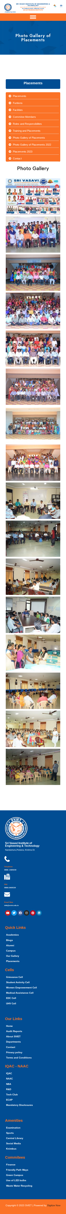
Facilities (18, 110)
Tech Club (12, 1095)
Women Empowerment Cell (21, 988)
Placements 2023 (22, 151)
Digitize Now (53, 1205)
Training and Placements (26, 130)
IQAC (9, 1073)
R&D (8, 1089)
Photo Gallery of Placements (29, 137)
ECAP (9, 1100)
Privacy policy (14, 1052)
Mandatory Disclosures (19, 1105)
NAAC (9, 1079)
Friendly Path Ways (17, 1170)
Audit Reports (14, 1031)
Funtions (18, 103)
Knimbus (11, 1149)
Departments (13, 1042)
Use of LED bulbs (16, 1180)
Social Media (13, 1143)
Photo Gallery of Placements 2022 (32, 144)
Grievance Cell (14, 977)
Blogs (9, 940)
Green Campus (14, 1175)
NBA (8, 1084)
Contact (17, 158)
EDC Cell (11, 998)
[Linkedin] (39, 913)
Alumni (10, 945)
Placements (19, 96)
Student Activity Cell (18, 982)
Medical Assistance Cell (20, 993)
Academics (12, 935)
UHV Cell (11, 1003)
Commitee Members (24, 117)
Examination (13, 1128)
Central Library (14, 1138)
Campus (11, 951)
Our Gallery (12, 956)
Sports (10, 1133)
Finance (10, 1165)
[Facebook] (20, 913)
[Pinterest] (33, 913)
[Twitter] (14, 913)
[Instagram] (26, 913)
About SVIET (13, 1036)
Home (9, 1026)
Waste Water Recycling (19, 1186)
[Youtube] (7, 913)
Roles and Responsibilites (27, 124)
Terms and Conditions (19, 1058)
